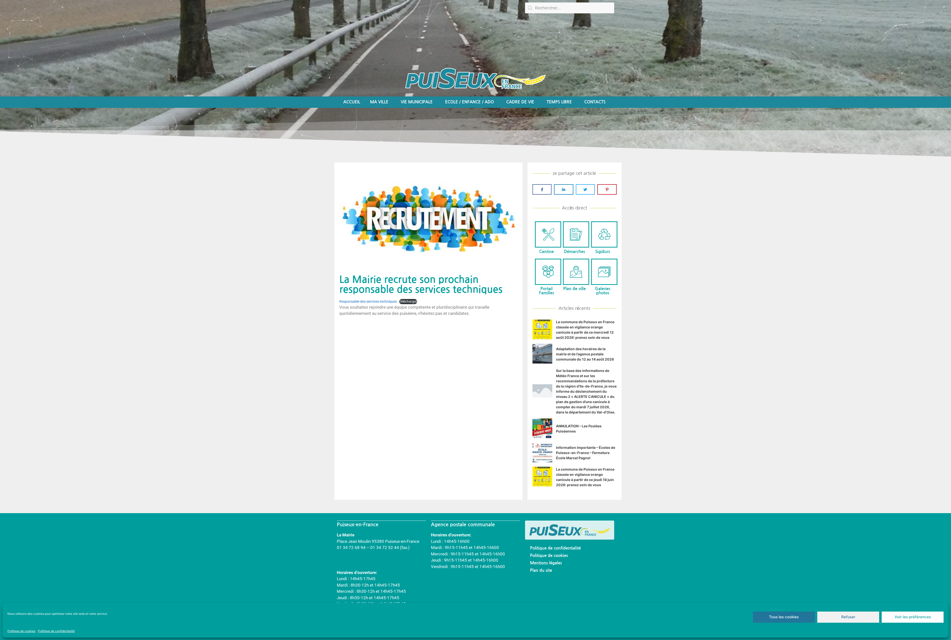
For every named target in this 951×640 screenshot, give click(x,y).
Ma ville (379, 102)
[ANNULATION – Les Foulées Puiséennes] (542, 436)
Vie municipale (417, 102)
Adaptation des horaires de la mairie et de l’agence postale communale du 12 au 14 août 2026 (585, 354)
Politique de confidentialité (56, 631)
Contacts (595, 102)
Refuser (848, 617)
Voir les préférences (913, 617)
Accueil (351, 102)
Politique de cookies (21, 631)
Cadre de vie (520, 102)
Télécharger (408, 301)
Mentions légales (546, 563)
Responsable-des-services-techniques (368, 301)
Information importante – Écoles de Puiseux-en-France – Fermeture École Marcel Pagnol (585, 452)
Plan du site (541, 570)
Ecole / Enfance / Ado (469, 102)
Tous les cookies (784, 617)
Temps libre (559, 102)
